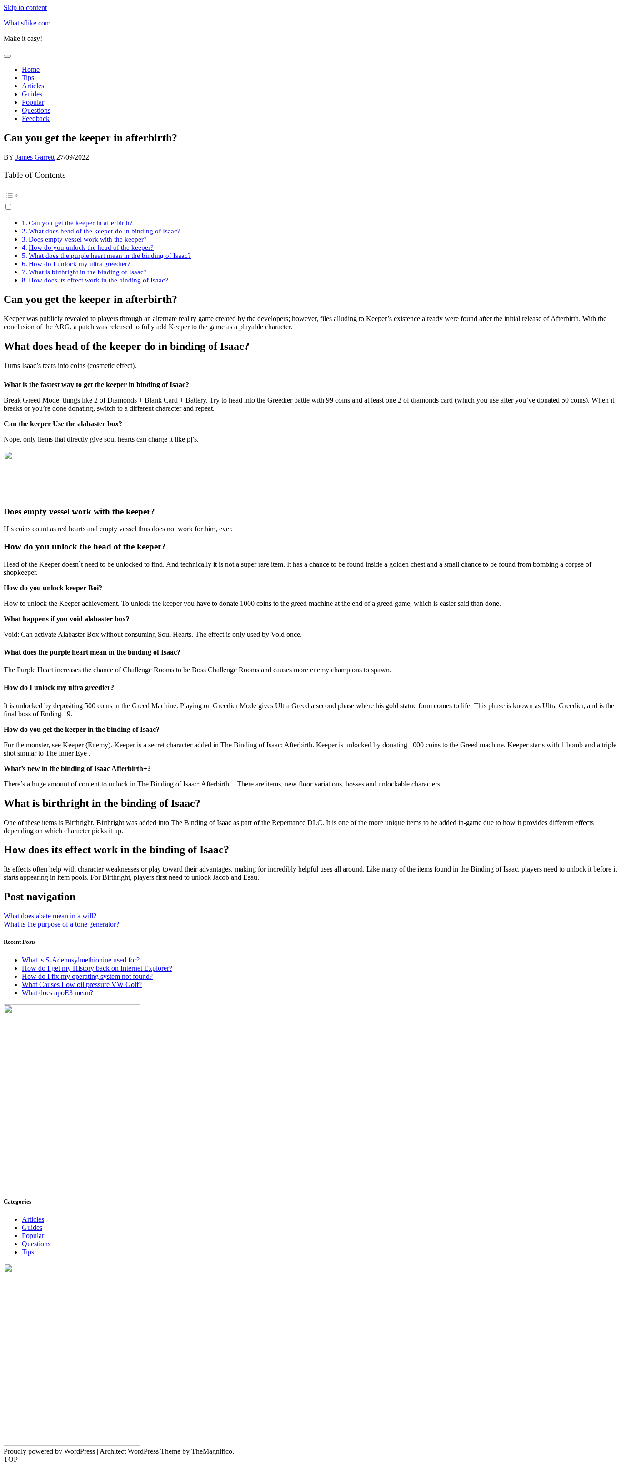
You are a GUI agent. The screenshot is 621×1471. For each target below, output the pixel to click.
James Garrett (35, 157)
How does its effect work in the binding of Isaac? (98, 280)
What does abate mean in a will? (50, 916)
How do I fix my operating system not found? (87, 976)
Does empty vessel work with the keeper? (88, 239)
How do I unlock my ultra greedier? (79, 263)
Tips (28, 77)
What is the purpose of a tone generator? (61, 924)
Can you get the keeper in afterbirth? (81, 223)
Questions (36, 110)
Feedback (36, 118)
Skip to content (25, 7)
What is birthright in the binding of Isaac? (88, 272)
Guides (32, 94)
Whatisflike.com (27, 23)
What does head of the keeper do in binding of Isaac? (104, 231)
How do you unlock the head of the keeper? (91, 247)
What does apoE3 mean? (57, 993)
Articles (33, 86)
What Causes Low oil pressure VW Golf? (82, 984)
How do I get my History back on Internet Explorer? (97, 968)
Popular (33, 102)
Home (31, 69)
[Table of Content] (310, 195)
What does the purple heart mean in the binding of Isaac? (110, 255)
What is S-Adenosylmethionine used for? (81, 960)
